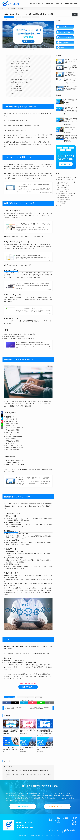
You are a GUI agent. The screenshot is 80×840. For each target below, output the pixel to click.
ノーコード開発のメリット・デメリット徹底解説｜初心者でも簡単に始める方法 (33, 185)
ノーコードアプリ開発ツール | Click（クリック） (30, 308)
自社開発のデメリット (19, 86)
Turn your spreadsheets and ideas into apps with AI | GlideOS (33, 283)
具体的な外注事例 (18, 90)
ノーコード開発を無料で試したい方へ (21, 61)
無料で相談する (23, 806)
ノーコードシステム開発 (9, 16)
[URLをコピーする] (49, 702)
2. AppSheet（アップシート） (21, 70)
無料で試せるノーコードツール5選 (20, 66)
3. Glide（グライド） (19, 72)
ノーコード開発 (35, 16)
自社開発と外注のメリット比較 (19, 82)
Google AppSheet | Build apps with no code (28, 255)
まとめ (12, 93)
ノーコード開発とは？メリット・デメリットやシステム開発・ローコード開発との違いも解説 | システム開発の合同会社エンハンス (27, 770)
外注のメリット (17, 88)
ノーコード (18, 16)
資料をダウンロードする (57, 806)
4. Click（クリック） (19, 74)
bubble (30, 16)
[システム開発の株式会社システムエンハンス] (10, 3)
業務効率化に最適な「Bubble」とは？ (21, 79)
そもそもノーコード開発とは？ (19, 63)
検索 (75, 14)
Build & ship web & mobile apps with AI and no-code (30, 342)
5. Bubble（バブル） (19, 77)
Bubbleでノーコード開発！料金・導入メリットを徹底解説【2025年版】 (32, 478)
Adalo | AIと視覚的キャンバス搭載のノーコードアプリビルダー (33, 224)
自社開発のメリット (18, 84)
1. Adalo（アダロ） (18, 68)
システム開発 (24, 16)
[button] (6, 702)
